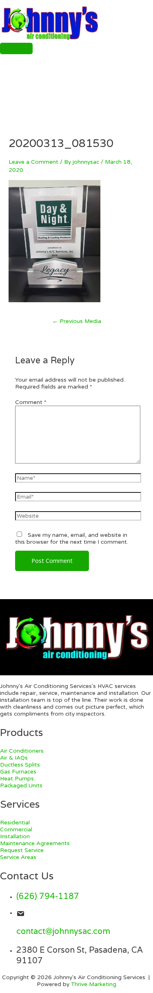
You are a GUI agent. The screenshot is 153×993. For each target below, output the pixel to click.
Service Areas (18, 857)
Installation (15, 836)
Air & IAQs (14, 757)
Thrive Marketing (93, 984)
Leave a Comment (33, 161)
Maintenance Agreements (35, 843)
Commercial (16, 829)
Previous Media (76, 321)
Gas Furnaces (18, 771)
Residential (15, 822)
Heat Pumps (17, 778)
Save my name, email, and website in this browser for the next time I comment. (71, 538)
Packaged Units (21, 785)
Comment (31, 402)
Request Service (22, 850)
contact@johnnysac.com (63, 931)
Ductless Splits (20, 764)
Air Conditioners (22, 750)
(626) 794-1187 (47, 896)
